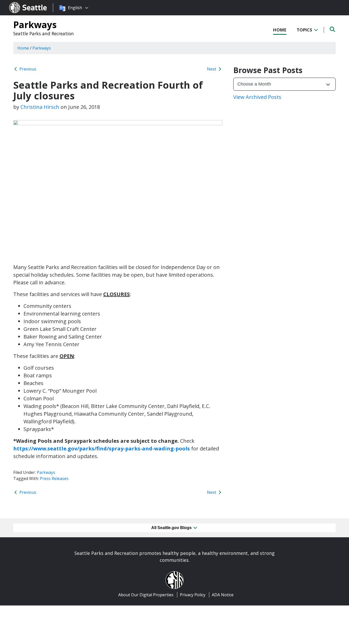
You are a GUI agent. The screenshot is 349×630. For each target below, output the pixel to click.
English (75, 7)
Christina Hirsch (39, 106)
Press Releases (54, 478)
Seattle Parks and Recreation (43, 33)
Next (212, 69)
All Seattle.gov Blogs (172, 528)
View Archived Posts (257, 97)
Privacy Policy (192, 595)
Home (279, 30)
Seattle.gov (20, 3)
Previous (27, 69)
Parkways (35, 24)
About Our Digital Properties (145, 595)
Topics (305, 30)
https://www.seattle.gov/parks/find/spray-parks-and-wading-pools (101, 448)
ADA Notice (223, 595)
